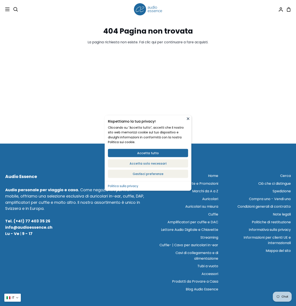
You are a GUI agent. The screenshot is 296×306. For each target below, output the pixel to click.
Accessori (210, 273)
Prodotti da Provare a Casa (195, 281)
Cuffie (213, 214)
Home (213, 175)
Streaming (209, 237)
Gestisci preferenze (148, 174)
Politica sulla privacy (123, 186)
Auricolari (210, 198)
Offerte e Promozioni (200, 183)
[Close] (188, 118)
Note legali (282, 214)
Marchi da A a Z (205, 191)
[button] (12, 298)
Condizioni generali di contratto (264, 206)
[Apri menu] (5, 9)
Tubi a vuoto (207, 266)
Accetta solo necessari (148, 163)
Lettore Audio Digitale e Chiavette (189, 229)
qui (153, 42)
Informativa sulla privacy (270, 229)
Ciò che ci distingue (274, 183)
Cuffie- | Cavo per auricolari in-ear (188, 245)
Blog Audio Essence (202, 289)
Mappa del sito (278, 250)
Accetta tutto (148, 153)
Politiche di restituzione (271, 222)
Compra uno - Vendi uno (270, 198)
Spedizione (282, 191)
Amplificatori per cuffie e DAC (193, 222)
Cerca (285, 175)
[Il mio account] (279, 9)
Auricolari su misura (201, 206)
